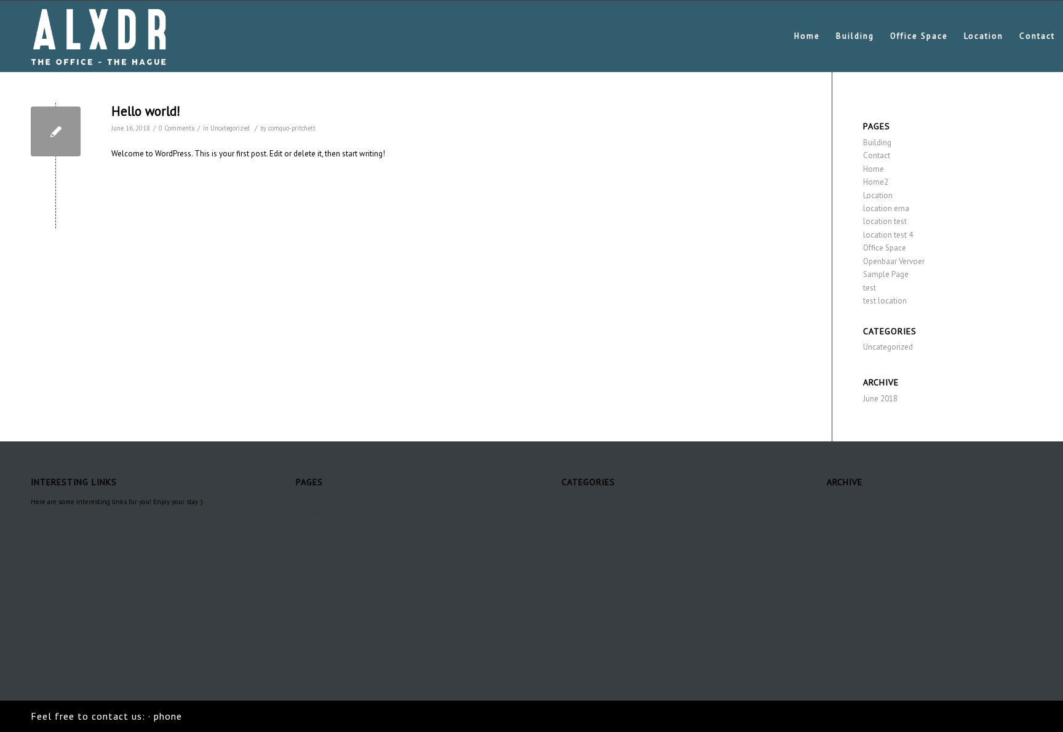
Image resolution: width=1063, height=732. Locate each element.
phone (168, 716)
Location (878, 195)
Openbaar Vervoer (894, 261)
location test (885, 221)
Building (877, 142)
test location (885, 301)
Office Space (884, 248)
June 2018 (880, 398)
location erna (886, 208)
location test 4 (888, 235)
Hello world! (145, 111)
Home (873, 169)
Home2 (875, 182)
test (869, 288)
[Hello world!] (56, 131)
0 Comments (176, 128)
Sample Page (886, 274)
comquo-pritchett (292, 128)
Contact (876, 155)
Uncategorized (230, 128)
